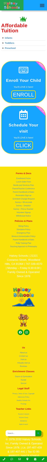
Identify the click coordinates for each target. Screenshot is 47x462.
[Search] (38, 433)
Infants (8, 38)
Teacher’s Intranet (23, 414)
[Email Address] (20, 459)
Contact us (23, 356)
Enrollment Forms (23, 178)
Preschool (10, 48)
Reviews (23, 366)
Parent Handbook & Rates (23, 192)
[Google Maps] (27, 459)
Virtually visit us (23, 363)
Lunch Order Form (23, 182)
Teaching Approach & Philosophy (23, 246)
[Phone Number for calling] (4, 459)
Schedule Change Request (24, 199)
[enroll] (43, 459)
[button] (42, 5)
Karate (23, 380)
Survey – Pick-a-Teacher (23, 209)
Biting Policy (23, 226)
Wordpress (23, 421)
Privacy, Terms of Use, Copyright (23, 393)
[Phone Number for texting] (12, 459)
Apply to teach (23, 424)
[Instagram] (27, 332)
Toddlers (9, 43)
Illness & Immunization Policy (23, 236)
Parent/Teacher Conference (23, 189)
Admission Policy (23, 397)
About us (23, 353)
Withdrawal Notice (23, 216)
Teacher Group (23, 417)
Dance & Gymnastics (23, 376)
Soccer (23, 383)
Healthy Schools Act (23, 400)
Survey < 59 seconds (23, 202)
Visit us (23, 359)
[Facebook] (20, 332)
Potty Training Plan (23, 243)
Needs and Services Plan (23, 185)
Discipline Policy (23, 229)
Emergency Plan (23, 233)
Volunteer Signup (24, 212)
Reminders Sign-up (23, 195)
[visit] (35, 459)
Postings (23, 404)
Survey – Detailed (23, 206)
